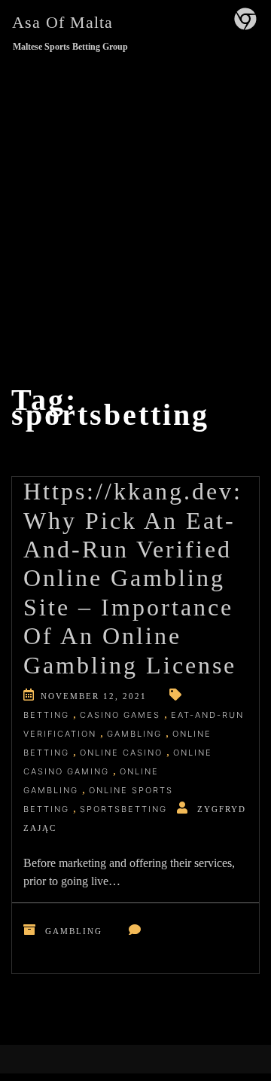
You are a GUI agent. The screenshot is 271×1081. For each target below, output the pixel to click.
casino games (120, 715)
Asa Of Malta (62, 22)
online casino (121, 752)
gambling (134, 733)
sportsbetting (123, 809)
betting (46, 715)
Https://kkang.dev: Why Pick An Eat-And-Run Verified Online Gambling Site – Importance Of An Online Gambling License (132, 578)
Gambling (73, 931)
